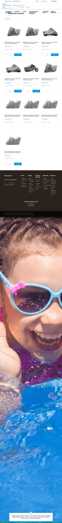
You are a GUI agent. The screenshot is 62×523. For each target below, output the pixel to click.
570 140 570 (6, 5)
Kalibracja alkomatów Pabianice (53, 182)
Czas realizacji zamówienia (32, 180)
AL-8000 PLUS (38, 184)
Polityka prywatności (24, 179)
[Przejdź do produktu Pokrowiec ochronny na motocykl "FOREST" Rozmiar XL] (31, 68)
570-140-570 (10, 182)
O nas (52, 178)
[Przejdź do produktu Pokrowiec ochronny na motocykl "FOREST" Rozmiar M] (13, 68)
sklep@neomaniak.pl (7, 8)
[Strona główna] (18, 6)
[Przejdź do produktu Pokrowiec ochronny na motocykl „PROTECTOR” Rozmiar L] (50, 68)
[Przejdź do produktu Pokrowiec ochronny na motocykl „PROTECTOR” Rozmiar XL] (31, 31)
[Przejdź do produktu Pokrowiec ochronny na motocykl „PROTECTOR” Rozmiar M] (13, 31)
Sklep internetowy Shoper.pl (28, 214)
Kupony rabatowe (46, 188)
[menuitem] (9, 12)
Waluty (37, 1)
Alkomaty (53, 185)
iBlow (37, 188)
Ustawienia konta (46, 182)
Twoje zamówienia (46, 179)
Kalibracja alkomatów (31, 203)
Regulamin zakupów (24, 186)
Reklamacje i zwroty (32, 191)
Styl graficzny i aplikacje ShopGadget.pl (13, 214)
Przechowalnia (47, 185)
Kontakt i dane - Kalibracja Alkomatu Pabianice (53, 190)
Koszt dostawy (31, 187)
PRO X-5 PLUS (38, 180)
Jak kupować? (24, 182)
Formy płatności (31, 184)
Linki (52, 195)
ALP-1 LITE (38, 186)
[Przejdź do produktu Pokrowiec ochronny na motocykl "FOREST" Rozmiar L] (50, 31)
